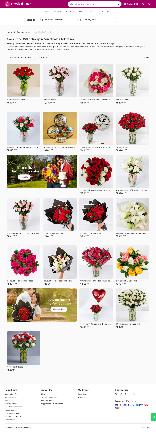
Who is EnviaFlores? (49, 397)
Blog (43, 394)
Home (47, 11)
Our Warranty (46, 400)
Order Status (83, 394)
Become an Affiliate (13, 416)
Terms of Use (10, 419)
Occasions (69, 11)
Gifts (109, 11)
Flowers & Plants (85, 11)
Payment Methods (12, 413)
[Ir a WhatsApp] (153, 417)
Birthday (57, 11)
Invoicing (81, 397)
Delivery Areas (10, 397)
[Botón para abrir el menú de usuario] (143, 4)
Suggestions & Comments (52, 404)
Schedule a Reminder (13, 407)
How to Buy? (10, 400)
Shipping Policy (11, 404)
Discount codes (11, 410)
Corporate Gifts (11, 394)
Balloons (99, 11)
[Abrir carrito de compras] (149, 4)
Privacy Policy (146, 427)
